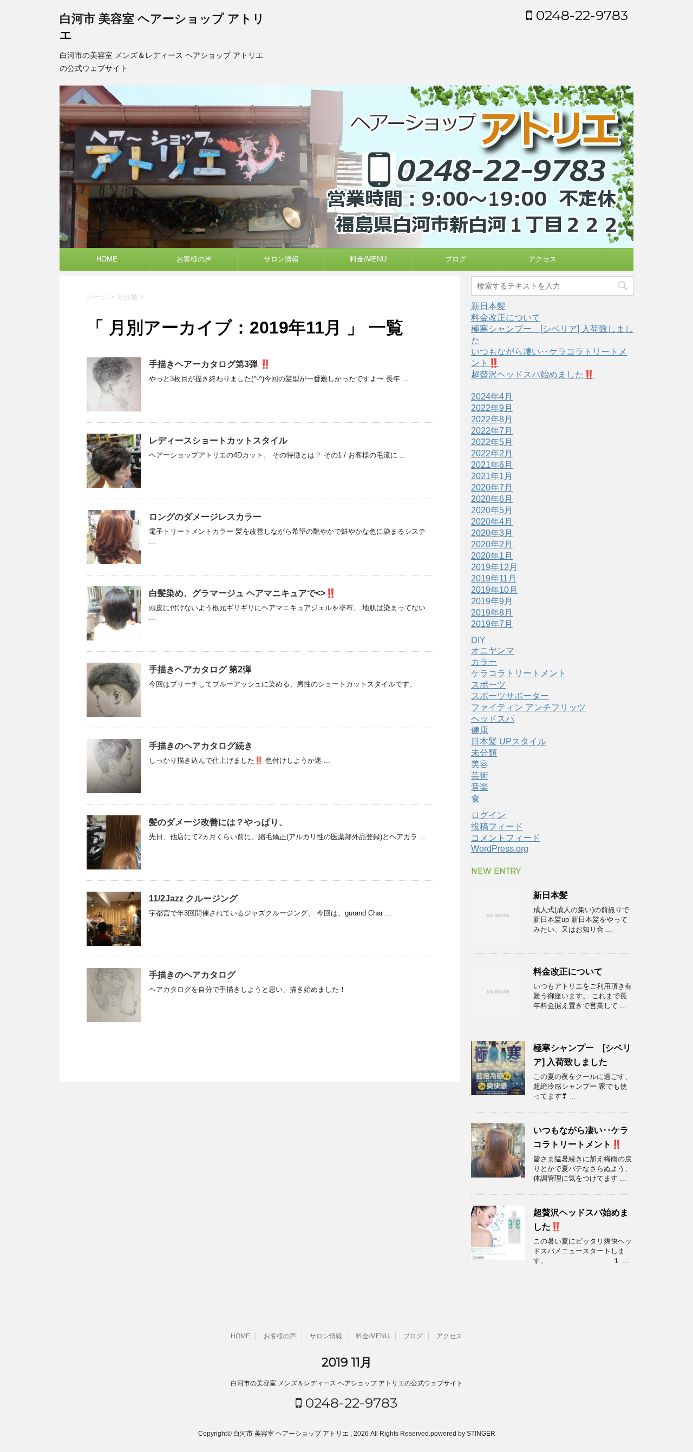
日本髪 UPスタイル (508, 741)
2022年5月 (492, 442)
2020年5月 (492, 510)
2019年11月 (494, 578)
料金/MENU (368, 259)
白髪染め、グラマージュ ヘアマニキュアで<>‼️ (242, 593)
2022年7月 (492, 430)
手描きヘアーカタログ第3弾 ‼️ (210, 364)
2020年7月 (492, 487)
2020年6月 (492, 498)
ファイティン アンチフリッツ (528, 707)
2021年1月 (492, 476)
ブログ (455, 259)
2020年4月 (492, 521)
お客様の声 (194, 259)
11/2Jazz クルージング (193, 898)
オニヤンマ (492, 650)
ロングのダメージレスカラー (205, 516)
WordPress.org (499, 848)
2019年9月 (492, 601)
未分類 (484, 752)
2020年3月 (492, 533)
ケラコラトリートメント (518, 673)
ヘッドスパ (492, 718)
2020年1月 (492, 555)
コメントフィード (505, 837)
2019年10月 (494, 589)
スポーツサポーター (510, 696)
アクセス (542, 259)
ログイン (488, 815)
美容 (479, 764)
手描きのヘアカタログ (192, 974)
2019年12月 (494, 567)
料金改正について (505, 317)
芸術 (479, 775)
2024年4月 (492, 396)
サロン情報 (281, 259)
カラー (484, 661)
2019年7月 (492, 624)
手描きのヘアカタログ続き (201, 745)
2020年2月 (492, 544)
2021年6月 (492, 464)
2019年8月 (492, 612)
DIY (478, 640)
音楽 (479, 787)
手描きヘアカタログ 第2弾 (200, 669)
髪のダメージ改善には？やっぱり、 (218, 822)
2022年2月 (492, 453)
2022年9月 (492, 408)
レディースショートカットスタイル (218, 440)
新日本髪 (488, 306)
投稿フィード (497, 826)
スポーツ (488, 684)
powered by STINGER (462, 1433)
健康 (479, 730)
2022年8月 (492, 419)
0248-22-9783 (580, 15)
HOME (106, 259)
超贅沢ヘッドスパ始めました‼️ (532, 374)
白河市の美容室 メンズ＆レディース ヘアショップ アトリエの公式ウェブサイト (347, 1383)
